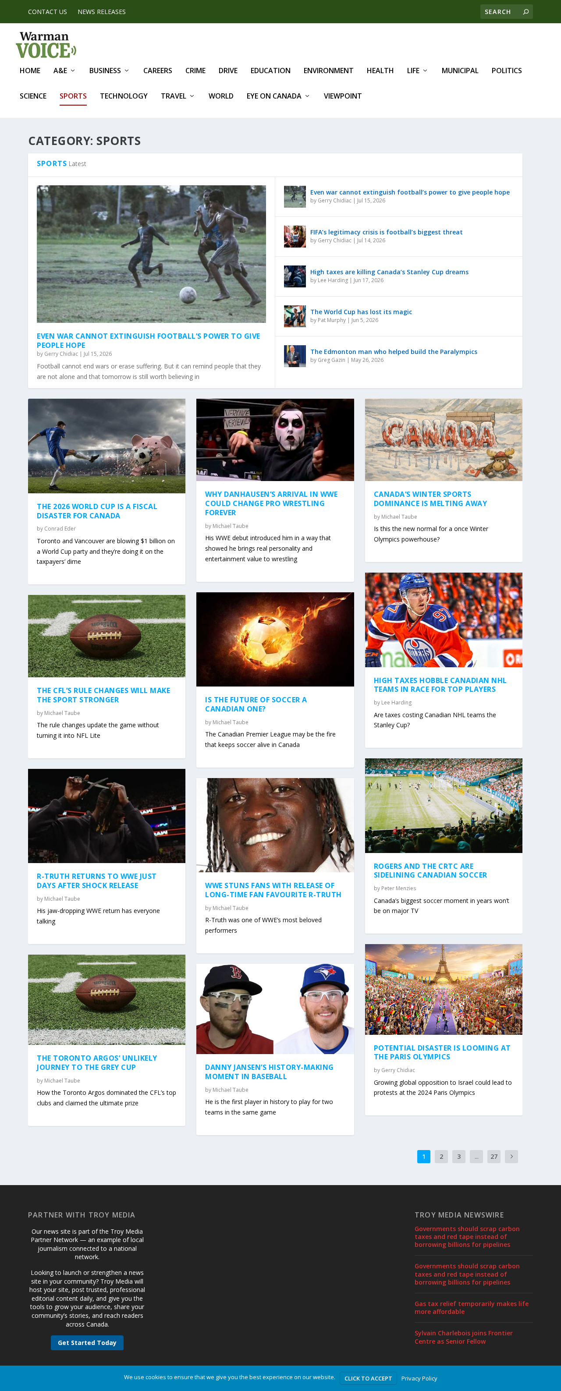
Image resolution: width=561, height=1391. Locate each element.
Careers (157, 71)
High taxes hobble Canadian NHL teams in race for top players (440, 685)
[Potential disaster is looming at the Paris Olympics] (443, 989)
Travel (173, 96)
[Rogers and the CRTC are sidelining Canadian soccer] (443, 805)
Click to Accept (368, 1378)
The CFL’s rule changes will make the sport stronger (103, 695)
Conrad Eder (60, 528)
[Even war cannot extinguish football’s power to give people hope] (151, 254)
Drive (228, 71)
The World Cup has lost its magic (361, 312)
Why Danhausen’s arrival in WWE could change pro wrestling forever (271, 503)
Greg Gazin (331, 360)
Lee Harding (333, 280)
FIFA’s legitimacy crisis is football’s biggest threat (386, 232)
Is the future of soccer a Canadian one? (256, 704)
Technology (124, 96)
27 (493, 1156)
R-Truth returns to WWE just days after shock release (97, 880)
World (221, 96)
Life (413, 71)
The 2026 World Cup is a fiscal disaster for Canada (97, 511)
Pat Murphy (332, 320)
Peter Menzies (398, 888)
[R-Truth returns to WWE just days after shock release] (106, 816)
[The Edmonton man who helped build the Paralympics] (295, 356)
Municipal (460, 71)
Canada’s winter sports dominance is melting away (430, 498)
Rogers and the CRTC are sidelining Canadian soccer (430, 870)
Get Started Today (87, 1342)
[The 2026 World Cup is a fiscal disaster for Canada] (106, 446)
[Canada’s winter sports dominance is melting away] (443, 440)
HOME (30, 71)
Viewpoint (343, 96)
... (477, 1156)
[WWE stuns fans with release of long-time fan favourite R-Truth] (275, 825)
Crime (195, 71)
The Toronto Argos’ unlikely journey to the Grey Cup (97, 1062)
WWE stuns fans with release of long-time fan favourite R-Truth (273, 890)
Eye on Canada (274, 96)
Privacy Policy (419, 1378)
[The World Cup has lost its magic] (295, 316)
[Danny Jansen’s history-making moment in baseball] (275, 1009)
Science (33, 96)
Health (380, 71)
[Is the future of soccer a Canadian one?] (275, 639)
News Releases (102, 11)
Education (271, 71)
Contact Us (47, 11)
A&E (60, 71)
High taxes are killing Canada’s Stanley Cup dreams (389, 272)
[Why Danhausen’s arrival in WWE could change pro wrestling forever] (275, 440)
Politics (507, 71)
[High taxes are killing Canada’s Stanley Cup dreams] (295, 276)
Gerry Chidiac (61, 353)
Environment (329, 71)
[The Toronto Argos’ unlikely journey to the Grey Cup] (106, 1000)
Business (105, 71)
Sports (73, 96)
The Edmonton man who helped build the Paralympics (393, 351)
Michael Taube (62, 713)
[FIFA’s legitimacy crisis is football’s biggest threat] (295, 237)
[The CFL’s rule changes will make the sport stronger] (106, 636)
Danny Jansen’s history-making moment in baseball (269, 1071)
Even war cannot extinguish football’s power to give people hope (148, 340)
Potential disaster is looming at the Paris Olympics (442, 1052)
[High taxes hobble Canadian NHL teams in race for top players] (443, 620)
